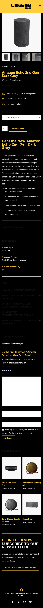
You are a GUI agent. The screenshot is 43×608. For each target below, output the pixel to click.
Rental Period (7, 112)
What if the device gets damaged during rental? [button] (17, 305)
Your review (7, 373)
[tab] (6, 57)
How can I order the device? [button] (19, 290)
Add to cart (17, 129)
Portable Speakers (10, 66)
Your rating (6, 366)
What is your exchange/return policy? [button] (17, 314)
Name (5, 408)
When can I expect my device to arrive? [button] (19, 322)
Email (4, 419)
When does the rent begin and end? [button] (18, 297)
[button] (40, 6)
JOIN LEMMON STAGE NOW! (20, 568)
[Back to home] (21, 6)
